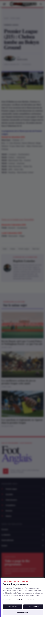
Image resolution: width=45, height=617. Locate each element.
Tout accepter (33, 607)
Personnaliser (22, 612)
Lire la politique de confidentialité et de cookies (19, 600)
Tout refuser (12, 607)
